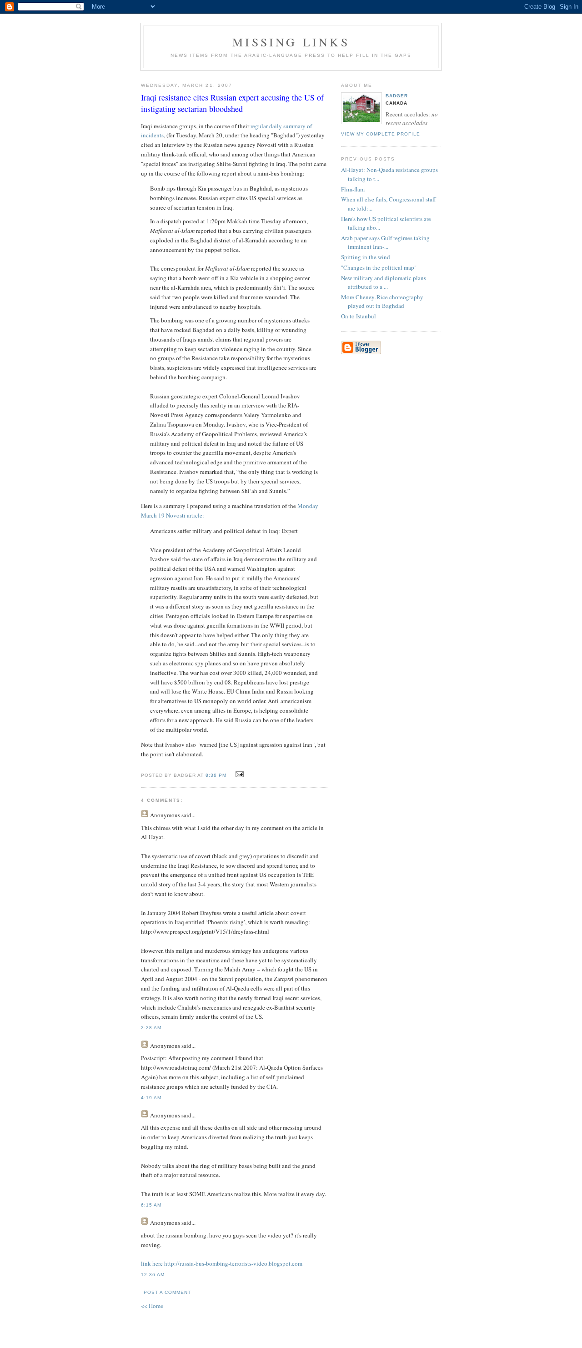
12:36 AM (153, 1274)
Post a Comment (167, 1292)
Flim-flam (353, 189)
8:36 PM (216, 775)
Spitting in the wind (365, 257)
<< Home (152, 1306)
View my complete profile (380, 133)
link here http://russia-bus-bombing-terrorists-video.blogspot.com (221, 1263)
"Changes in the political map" (378, 267)
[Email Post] (238, 774)
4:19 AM (151, 1097)
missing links (291, 42)
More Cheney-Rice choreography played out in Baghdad (382, 301)
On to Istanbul (358, 316)
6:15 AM (151, 1204)
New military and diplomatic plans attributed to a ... (383, 282)
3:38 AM (151, 1027)
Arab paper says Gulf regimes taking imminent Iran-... (385, 242)
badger (397, 95)
